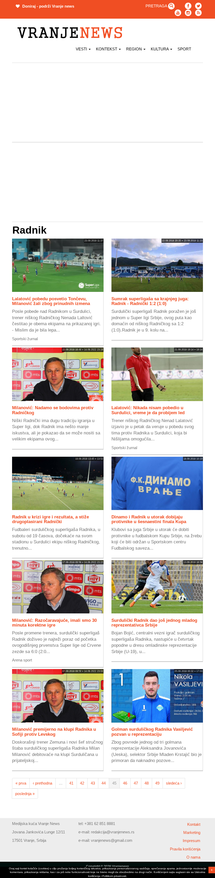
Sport (184, 49)
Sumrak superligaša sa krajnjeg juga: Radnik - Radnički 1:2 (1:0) (150, 301)
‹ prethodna (42, 783)
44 (103, 783)
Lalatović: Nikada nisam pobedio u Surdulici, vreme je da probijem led (148, 410)
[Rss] (198, 12)
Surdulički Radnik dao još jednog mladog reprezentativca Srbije (154, 622)
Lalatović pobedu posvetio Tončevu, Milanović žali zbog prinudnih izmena (51, 301)
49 (157, 783)
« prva (20, 783)
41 (71, 783)
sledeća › (174, 783)
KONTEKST (107, 49)
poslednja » (25, 793)
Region (134, 49)
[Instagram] (188, 12)
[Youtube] (178, 12)
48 (146, 783)
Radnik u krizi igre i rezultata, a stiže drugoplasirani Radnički (50, 519)
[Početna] (71, 32)
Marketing (191, 832)
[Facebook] (188, 6)
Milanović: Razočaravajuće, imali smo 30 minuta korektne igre (54, 622)
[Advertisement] (107, 102)
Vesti (82, 49)
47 (136, 783)
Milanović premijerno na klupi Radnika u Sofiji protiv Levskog (54, 731)
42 (82, 783)
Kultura (160, 49)
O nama (193, 857)
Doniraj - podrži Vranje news (47, 6)
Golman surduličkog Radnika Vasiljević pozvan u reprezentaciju (152, 731)
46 (125, 783)
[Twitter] (198, 6)
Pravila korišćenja (185, 849)
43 (93, 783)
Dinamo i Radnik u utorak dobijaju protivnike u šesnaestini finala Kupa (148, 519)
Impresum (191, 840)
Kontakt (193, 824)
